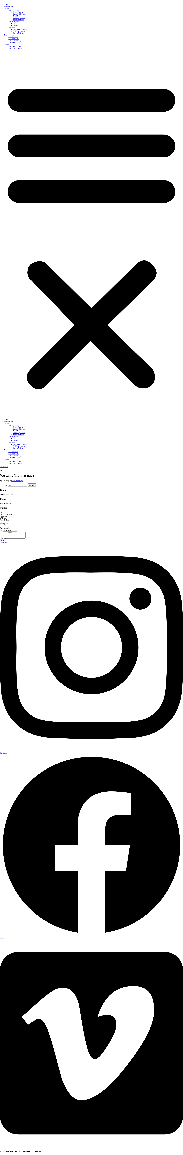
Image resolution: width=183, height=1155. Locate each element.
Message (3, 538)
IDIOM (15, 16)
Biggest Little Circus (19, 29)
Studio (6, 44)
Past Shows (12, 27)
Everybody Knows (19, 18)
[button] (91, 234)
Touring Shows (13, 10)
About (6, 4)
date (1, 530)
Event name (4, 528)
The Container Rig (14, 41)
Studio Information (14, 46)
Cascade (15, 25)
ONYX (15, 23)
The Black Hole (13, 39)
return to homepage (17, 481)
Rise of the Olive (18, 20)
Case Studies (8, 6)
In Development (13, 22)
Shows (6, 8)
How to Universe (18, 33)
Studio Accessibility (15, 48)
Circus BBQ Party (19, 14)
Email (2, 526)
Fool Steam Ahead (19, 31)
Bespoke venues (9, 35)
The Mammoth (13, 37)
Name (2, 524)
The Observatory (14, 42)
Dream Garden (18, 12)
